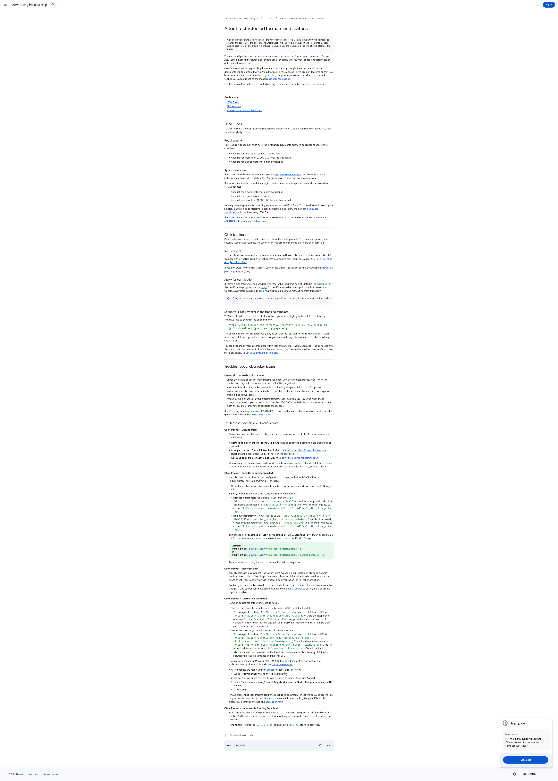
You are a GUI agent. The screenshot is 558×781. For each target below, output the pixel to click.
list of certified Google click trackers (306, 450)
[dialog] (525, 742)
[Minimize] (546, 723)
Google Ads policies (279, 79)
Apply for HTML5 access (288, 174)
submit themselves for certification (299, 458)
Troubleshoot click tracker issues (244, 110)
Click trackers (234, 106)
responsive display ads (255, 221)
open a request (294, 588)
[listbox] (535, 774)
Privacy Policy (33, 774)
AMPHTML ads (232, 221)
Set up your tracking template (261, 352)
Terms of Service (51, 774)
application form (274, 702)
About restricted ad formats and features (302, 18)
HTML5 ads (233, 102)
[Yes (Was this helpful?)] (321, 745)
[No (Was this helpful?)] (328, 745)
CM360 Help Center (261, 414)
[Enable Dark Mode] (514, 774)
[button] (5, 4)
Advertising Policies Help (29, 5)
